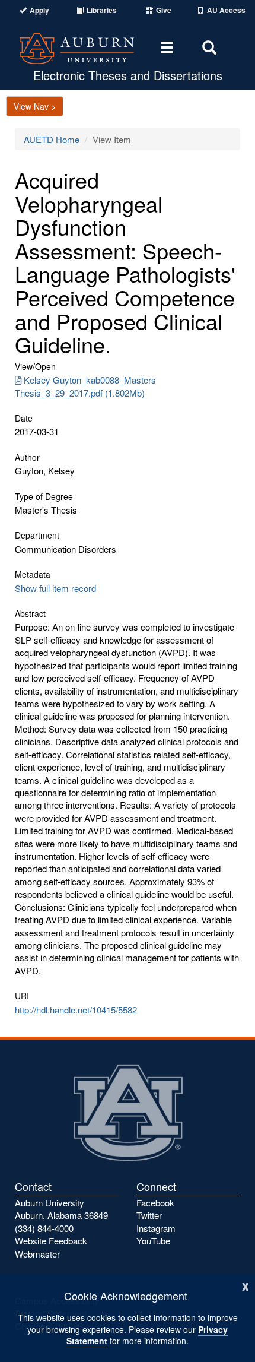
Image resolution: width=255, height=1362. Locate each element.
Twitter (149, 1215)
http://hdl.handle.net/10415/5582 (76, 1009)
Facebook (155, 1202)
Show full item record (55, 588)
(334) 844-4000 (44, 1228)
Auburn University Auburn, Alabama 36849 (61, 1208)
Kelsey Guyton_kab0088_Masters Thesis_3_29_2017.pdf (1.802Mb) (85, 385)
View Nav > (35, 106)
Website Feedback (51, 1240)
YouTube (153, 1240)
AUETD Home (51, 139)
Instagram (156, 1228)
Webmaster (37, 1253)
